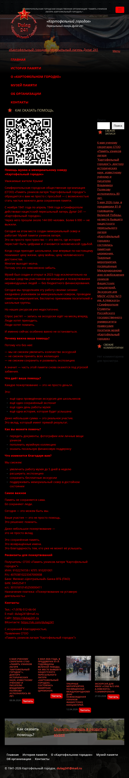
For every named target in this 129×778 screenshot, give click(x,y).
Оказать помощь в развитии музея (80, 731)
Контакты (19, 102)
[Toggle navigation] (119, 10)
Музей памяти (24, 85)
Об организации (26, 94)
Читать (28, 701)
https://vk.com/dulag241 (37, 622)
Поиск (101, 120)
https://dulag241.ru (26, 618)
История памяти (26, 68)
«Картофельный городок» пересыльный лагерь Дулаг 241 (53, 50)
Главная (18, 59)
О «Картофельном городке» (36, 77)
